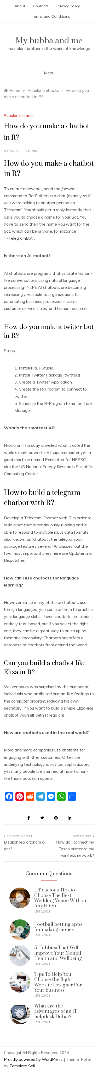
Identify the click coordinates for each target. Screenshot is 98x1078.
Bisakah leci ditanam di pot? (24, 845)
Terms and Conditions (51, 16)
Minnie (33, 151)
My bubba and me (49, 41)
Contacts (41, 6)
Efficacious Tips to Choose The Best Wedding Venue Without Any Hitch (61, 898)
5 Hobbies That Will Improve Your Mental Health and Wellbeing (58, 953)
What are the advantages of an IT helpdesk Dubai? (55, 1011)
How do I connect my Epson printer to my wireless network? (75, 849)
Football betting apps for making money (58, 927)
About (20, 6)
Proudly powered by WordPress (34, 1059)
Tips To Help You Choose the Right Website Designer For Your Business (58, 982)
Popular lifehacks (18, 115)
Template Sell (22, 1065)
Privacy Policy (68, 6)
